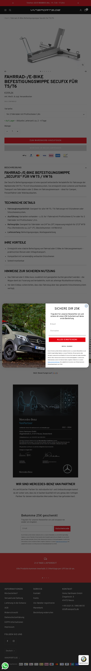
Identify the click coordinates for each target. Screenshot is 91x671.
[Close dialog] (86, 306)
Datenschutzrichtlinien (54, 362)
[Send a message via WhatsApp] (5, 666)
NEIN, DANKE (67, 346)
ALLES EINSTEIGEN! (67, 340)
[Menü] (87, 656)
